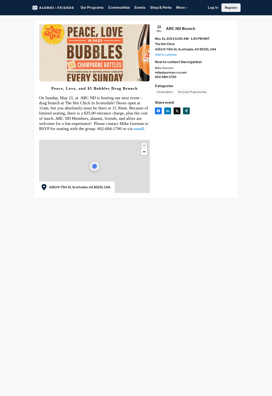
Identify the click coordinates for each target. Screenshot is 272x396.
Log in (213, 8)
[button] (166, 54)
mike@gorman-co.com (171, 72)
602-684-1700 (165, 77)
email (139, 128)
